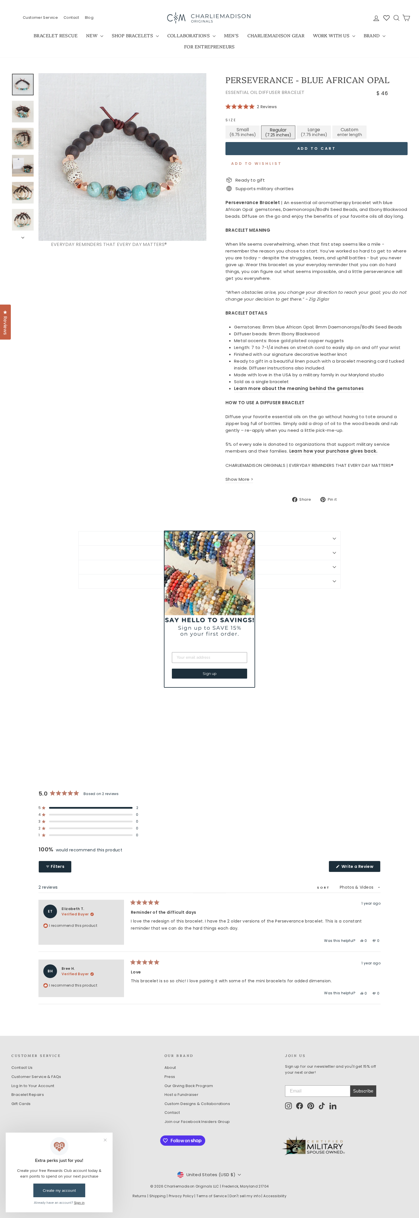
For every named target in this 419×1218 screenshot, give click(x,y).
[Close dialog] (250, 536)
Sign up (210, 673)
